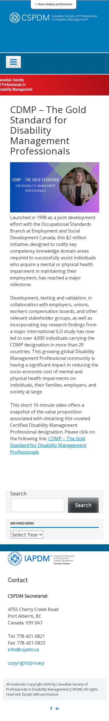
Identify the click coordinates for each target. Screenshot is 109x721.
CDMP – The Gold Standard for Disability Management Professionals (48, 445)
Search (18, 493)
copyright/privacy (26, 663)
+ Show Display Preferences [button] (53, 4)
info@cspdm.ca (23, 649)
